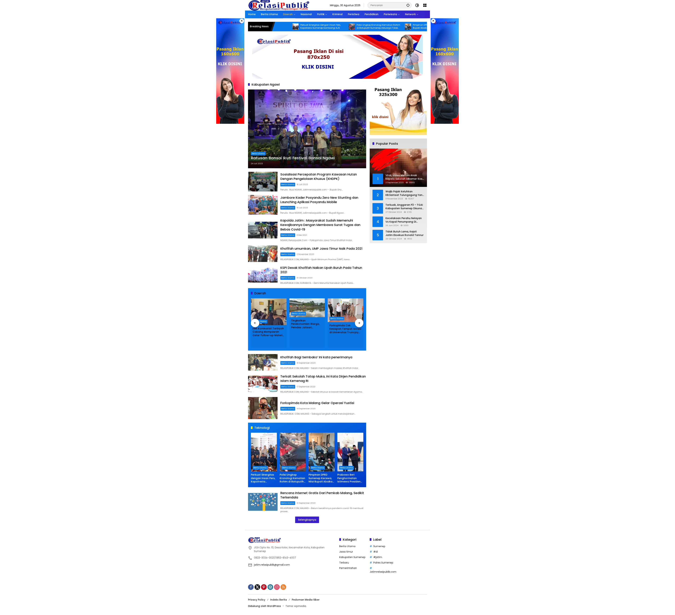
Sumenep (379, 546)
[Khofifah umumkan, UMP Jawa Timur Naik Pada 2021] (263, 253)
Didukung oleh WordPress (264, 606)
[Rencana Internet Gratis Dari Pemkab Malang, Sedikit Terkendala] (263, 502)
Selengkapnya (307, 519)
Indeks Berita (278, 599)
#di (375, 551)
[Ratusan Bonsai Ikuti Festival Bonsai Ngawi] (307, 128)
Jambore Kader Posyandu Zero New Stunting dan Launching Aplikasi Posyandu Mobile (319, 199)
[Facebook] (251, 587)
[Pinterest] (264, 587)
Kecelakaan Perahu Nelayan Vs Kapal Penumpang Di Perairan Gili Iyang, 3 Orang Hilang (403, 220)
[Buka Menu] (425, 5)
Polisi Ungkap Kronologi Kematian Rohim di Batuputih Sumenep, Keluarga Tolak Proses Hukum (340, 27)
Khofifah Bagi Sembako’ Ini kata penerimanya (316, 357)
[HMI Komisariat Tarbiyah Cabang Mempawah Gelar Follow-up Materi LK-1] (269, 311)
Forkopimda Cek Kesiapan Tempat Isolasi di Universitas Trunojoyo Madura (345, 329)
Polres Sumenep (383, 562)
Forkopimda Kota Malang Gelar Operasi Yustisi (317, 403)
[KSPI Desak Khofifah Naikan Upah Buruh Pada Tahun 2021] (263, 275)
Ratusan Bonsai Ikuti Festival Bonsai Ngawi (293, 158)
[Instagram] (277, 587)
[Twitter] (257, 587)
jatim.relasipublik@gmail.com (272, 564)
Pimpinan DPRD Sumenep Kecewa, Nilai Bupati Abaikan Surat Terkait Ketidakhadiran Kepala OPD (395, 27)
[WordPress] (270, 587)
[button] (408, 5)
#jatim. (377, 557)
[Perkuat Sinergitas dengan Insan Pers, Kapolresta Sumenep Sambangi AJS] (264, 452)
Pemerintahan (348, 568)
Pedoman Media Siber (306, 599)
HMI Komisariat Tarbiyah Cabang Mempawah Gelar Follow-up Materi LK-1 (268, 332)
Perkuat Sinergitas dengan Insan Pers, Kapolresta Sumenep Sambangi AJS (282, 26)
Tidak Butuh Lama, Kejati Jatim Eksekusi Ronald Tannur (404, 233)
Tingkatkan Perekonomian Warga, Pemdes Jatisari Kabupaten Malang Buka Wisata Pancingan (307, 324)
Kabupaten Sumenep (352, 557)
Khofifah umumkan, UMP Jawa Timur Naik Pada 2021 (321, 248)
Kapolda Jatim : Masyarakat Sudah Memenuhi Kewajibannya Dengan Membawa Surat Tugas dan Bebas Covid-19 (320, 224)
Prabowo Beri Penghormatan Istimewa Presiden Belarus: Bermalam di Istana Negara (349, 478)
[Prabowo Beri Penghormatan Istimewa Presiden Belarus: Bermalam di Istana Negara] (426, 26)
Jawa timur (346, 551)
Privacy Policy (256, 599)
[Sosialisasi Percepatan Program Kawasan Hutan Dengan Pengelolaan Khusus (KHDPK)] (263, 181)
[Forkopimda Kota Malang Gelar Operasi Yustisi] (263, 408)
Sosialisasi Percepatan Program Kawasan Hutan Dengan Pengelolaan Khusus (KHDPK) (318, 176)
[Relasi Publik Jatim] (279, 5)
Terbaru (344, 562)
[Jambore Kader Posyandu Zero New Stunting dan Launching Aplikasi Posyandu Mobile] (263, 205)
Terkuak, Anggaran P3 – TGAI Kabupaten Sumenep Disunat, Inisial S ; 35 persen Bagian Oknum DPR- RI (404, 206)
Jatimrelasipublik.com (383, 572)
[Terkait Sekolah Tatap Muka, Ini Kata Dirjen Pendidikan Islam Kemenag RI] (263, 384)
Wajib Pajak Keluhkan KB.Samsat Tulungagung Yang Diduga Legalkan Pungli (404, 193)
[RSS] (283, 587)
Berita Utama (258, 153)
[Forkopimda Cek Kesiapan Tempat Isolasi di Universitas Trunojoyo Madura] (345, 310)
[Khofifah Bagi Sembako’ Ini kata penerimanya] (263, 362)
